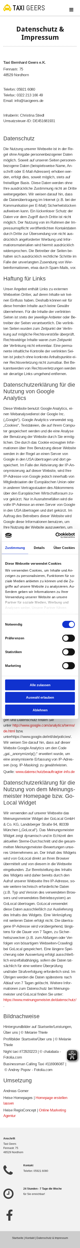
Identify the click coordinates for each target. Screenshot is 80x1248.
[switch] (68, 638)
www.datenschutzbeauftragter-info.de (45, 772)
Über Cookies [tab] (64, 547)
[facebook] (9, 1215)
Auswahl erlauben (40, 697)
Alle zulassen (40, 685)
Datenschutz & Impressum (52, 1238)
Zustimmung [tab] (15, 547)
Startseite (17, 1238)
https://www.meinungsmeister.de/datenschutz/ (39, 1000)
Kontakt (29, 1238)
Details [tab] (39, 547)
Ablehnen (40, 710)
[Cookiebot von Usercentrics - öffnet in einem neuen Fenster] (56, 535)
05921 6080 (41, 1170)
